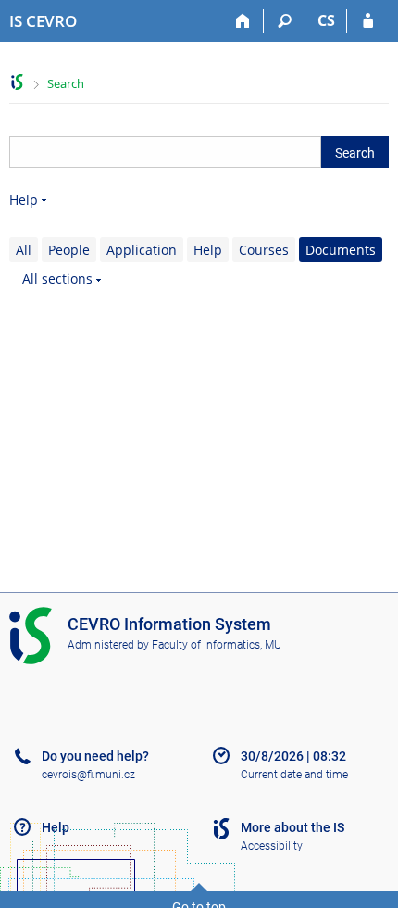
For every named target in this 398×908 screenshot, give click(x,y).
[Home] (243, 21)
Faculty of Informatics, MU (216, 644)
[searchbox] (165, 152)
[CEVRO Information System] (17, 82)
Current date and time (294, 774)
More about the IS (292, 827)
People (69, 250)
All (23, 250)
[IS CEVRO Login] (368, 21)
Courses (264, 250)
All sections (57, 278)
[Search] (284, 21)
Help (23, 199)
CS (326, 20)
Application (141, 250)
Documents (340, 250)
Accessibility (272, 845)
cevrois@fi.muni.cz (88, 774)
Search (65, 83)
